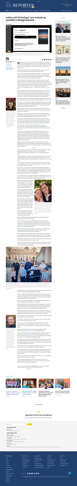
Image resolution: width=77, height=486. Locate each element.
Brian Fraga (8, 396)
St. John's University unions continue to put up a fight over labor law (13, 393)
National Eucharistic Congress (28, 330)
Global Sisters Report (45, 10)
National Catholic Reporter (69, 473)
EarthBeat (36, 10)
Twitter (30, 473)
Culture (20, 10)
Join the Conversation (9, 67)
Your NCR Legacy (25, 465)
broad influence (24, 334)
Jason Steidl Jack (20, 167)
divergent (41, 125)
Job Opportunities (50, 461)
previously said (24, 113)
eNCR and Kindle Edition (39, 465)
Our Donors (24, 467)
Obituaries (8, 479)
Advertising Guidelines (25, 476)
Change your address (51, 465)
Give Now (24, 458)
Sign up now (67, 5)
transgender (22, 126)
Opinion (24, 10)
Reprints (49, 467)
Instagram (36, 473)
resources (22, 322)
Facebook (32, 473)
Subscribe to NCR (38, 458)
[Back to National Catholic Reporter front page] (20, 6)
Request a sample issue (39, 467)
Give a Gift (37, 461)
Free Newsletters (38, 463)
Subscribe (69, 10)
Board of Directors (63, 465)
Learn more (10, 69)
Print (51, 59)
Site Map (39, 476)
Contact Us (49, 458)
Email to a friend (49, 59)
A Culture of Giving (25, 461)
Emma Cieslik (24, 396)
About (34, 151)
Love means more (24, 82)
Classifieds (8, 478)
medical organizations (30, 335)
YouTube (34, 473)
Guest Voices (26, 386)
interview (24, 131)
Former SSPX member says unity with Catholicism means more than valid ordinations (63, 60)
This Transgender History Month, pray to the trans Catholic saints (29, 393)
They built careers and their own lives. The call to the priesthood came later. (63, 102)
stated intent (22, 66)
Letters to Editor (50, 463)
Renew (66, 10)
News (12, 10)
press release (47, 92)
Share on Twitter (46, 59)
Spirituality (30, 10)
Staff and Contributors (64, 463)
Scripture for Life (9, 467)
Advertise (7, 481)
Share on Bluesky (42, 59)
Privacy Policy (62, 461)
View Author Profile (8, 64)
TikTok (38, 473)
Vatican (15, 10)
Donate (62, 10)
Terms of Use (31, 476)
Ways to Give (24, 463)
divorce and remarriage (27, 228)
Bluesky (27, 473)
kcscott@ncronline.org (9, 65)
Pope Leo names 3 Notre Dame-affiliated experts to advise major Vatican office (63, 81)
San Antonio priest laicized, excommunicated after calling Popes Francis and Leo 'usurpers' (63, 39)
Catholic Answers (44, 324)
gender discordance (29, 183)
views (44, 125)
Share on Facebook (44, 59)
